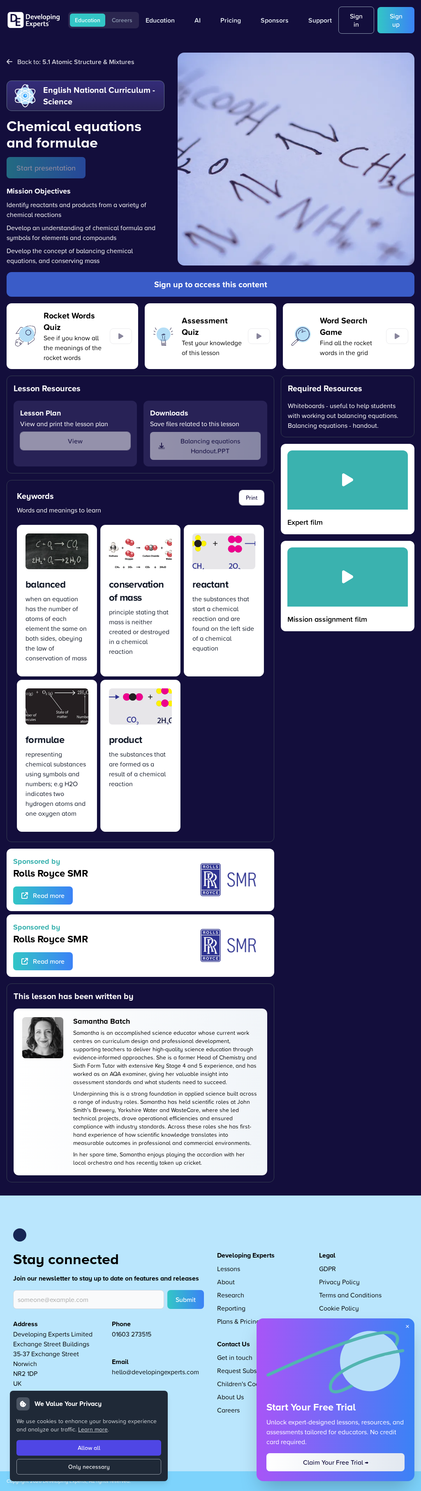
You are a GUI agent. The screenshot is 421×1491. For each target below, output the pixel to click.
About (226, 1281)
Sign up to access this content (210, 284)
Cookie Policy (339, 1308)
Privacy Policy (339, 1281)
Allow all (89, 1448)
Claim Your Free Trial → (335, 1462)
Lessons (228, 1268)
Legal (327, 1255)
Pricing (230, 20)
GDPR (327, 1268)
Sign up (396, 20)
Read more (49, 895)
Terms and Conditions (350, 1294)
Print (251, 498)
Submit (186, 1299)
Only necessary (89, 1467)
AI (197, 20)
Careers (122, 20)
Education (87, 20)
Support (320, 20)
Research (230, 1294)
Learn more (93, 1429)
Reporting (231, 1308)
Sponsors (275, 20)
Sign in (356, 20)
